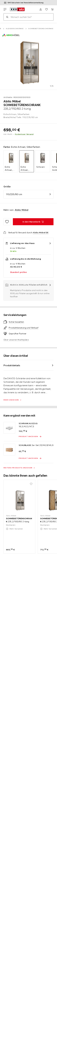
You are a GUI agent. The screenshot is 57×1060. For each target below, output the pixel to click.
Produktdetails (12, 365)
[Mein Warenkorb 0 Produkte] (52, 9)
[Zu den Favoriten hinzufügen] (7, 221)
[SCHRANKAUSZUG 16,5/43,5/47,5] (9, 428)
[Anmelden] (41, 9)
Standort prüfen (18, 272)
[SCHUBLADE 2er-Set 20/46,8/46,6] (9, 449)
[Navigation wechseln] (5, 9)
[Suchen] (7, 16)
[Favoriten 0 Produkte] (46, 9)
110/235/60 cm (14, 194)
